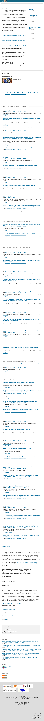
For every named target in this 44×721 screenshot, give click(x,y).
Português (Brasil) (7, 666)
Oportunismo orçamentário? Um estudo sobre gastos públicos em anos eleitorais (19, 233)
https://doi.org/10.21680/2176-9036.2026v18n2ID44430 (15, 402)
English (5, 667)
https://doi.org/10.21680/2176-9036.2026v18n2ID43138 (15, 367)
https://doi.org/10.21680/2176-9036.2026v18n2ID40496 (15, 121)
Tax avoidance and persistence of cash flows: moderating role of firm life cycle (18, 382)
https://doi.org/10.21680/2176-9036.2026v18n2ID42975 (15, 235)
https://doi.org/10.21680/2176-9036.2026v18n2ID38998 (15, 263)
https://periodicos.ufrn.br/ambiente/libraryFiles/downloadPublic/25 (14, 45)
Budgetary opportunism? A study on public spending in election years (17, 448)
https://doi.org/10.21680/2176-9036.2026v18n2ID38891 (15, 111)
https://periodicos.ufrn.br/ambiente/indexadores (11, 603)
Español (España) (7, 668)
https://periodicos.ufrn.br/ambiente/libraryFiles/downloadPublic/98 (14, 35)
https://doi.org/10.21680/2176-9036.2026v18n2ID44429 (15, 393)
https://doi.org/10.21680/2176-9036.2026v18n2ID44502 (15, 487)
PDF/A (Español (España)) (8, 532)
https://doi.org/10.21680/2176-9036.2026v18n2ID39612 (15, 208)
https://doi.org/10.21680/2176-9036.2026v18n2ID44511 (15, 538)
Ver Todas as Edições (6, 546)
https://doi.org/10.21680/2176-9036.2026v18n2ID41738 (15, 302)
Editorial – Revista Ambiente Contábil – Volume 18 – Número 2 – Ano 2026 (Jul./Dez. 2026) (20, 92)
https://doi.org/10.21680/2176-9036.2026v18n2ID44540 (15, 94)
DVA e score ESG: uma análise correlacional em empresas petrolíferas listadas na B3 (19, 185)
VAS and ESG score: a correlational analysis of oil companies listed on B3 (17, 429)
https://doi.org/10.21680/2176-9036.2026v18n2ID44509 (15, 518)
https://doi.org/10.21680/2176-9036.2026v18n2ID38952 (15, 139)
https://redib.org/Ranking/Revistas (9, 615)
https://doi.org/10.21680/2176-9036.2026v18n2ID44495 (15, 468)
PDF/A (5, 97)
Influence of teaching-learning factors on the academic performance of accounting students (21, 456)
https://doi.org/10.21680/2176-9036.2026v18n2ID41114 (15, 187)
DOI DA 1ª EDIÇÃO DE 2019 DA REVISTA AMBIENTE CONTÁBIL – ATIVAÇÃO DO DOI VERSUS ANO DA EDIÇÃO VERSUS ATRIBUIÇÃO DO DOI (35, 26)
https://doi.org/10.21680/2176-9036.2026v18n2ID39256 (15, 271)
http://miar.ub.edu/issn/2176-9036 (9, 609)
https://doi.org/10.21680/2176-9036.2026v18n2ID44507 (15, 498)
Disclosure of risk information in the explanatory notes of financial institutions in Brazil (20, 401)
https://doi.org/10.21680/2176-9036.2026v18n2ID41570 (15, 177)
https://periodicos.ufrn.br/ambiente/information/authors (28, 562)
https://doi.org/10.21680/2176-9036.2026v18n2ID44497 (15, 478)
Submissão (5, 619)
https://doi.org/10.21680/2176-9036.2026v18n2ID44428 (15, 383)
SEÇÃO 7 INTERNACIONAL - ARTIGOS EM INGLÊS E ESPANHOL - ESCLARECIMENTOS (35, 14)
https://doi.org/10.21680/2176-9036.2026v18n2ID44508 (15, 507)
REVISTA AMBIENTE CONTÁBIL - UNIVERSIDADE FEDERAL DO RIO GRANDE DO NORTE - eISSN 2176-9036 (14, 6)
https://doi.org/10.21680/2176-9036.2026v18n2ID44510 (15, 527)
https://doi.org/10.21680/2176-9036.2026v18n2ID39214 (15, 348)
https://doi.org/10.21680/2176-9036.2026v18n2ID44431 (15, 412)
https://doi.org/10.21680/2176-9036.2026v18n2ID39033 (15, 158)
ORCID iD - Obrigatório (33, 32)
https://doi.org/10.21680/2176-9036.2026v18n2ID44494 (15, 458)
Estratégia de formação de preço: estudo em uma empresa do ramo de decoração (19, 269)
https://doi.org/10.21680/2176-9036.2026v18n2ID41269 (15, 226)
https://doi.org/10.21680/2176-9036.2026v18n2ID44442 (15, 421)
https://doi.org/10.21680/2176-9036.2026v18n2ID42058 (15, 197)
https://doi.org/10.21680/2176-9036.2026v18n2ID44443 (15, 431)
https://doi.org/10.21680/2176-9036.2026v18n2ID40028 (15, 281)
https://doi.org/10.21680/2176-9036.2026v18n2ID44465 (15, 449)
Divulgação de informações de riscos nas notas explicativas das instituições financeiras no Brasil (22, 147)
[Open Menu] (2, 1)
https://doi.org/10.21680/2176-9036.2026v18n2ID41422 (15, 130)
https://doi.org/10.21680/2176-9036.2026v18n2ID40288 (15, 149)
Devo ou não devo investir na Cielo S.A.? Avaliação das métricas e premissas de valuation (20, 347)
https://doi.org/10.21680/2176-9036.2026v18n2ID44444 (15, 440)
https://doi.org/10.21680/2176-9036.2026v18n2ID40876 (15, 332)
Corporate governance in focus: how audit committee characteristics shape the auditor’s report (22, 439)
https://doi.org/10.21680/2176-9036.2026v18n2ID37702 (15, 168)
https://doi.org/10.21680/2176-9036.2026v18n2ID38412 (15, 252)
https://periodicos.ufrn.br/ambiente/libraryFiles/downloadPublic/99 (14, 40)
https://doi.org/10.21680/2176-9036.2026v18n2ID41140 (15, 312)
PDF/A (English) (7, 387)
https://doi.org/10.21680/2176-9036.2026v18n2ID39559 (15, 322)
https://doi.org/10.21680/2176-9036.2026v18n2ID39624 (15, 292)
